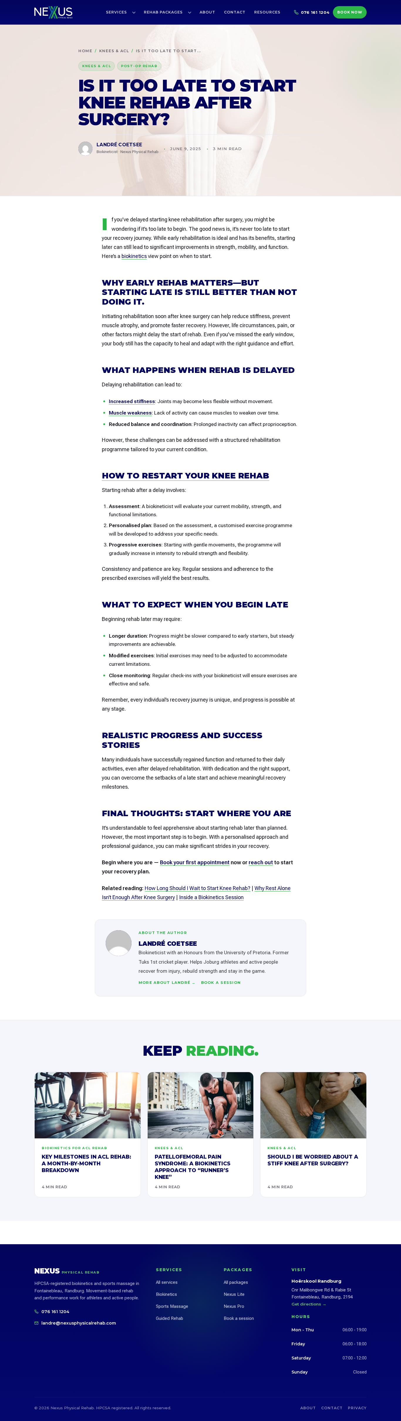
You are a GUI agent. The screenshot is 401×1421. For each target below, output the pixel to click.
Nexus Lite (234, 1294)
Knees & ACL (114, 51)
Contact (234, 12)
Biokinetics (166, 1294)
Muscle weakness (130, 413)
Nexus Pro (234, 1306)
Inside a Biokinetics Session (211, 897)
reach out (261, 862)
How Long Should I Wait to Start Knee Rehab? (197, 888)
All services (167, 1282)
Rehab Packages (163, 12)
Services (116, 12)
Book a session (221, 982)
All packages (236, 1282)
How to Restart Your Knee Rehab (185, 476)
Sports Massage (172, 1306)
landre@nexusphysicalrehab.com (78, 1323)
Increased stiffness (132, 401)
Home (85, 51)
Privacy (357, 1408)
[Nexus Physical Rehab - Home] (53, 12)
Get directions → (309, 1304)
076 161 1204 (55, 1311)
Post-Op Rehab (139, 66)
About (207, 12)
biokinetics (134, 256)
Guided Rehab (169, 1318)
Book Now (350, 12)
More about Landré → (167, 982)
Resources (267, 12)
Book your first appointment (195, 862)
